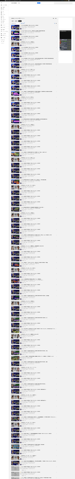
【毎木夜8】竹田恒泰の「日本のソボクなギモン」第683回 (31, 113)
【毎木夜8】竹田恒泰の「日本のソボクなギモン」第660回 (31, 273)
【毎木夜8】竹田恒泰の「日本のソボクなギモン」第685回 (31, 102)
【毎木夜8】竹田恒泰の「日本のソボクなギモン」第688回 (31, 80)
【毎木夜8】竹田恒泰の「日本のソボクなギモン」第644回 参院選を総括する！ (34, 389)
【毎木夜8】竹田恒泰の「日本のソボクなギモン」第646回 (31, 378)
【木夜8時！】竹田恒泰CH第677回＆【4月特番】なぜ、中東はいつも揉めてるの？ (35, 152)
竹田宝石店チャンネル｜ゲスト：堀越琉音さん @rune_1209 (29, 334)
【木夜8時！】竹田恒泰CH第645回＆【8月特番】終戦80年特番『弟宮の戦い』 (34, 383)
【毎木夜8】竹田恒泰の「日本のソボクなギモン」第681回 (31, 130)
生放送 (9, 0)
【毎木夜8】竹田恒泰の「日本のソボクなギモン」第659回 (31, 284)
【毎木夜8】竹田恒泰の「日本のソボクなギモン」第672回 (31, 190)
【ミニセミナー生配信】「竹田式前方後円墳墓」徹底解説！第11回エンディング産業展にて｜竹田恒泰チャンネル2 (37, 356)
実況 (15, 0)
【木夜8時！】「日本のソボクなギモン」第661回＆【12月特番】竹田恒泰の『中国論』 (35, 262)
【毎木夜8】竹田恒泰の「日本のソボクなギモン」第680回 (31, 135)
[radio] (54, 23)
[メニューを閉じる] (1, 3)
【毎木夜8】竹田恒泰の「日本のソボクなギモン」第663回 (31, 251)
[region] (4, 240)
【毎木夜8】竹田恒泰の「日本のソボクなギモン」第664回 (31, 240)
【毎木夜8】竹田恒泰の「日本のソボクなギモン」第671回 (31, 196)
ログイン (62, 0)
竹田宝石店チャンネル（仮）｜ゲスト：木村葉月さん (28, 455)
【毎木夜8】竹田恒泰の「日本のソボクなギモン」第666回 (31, 229)
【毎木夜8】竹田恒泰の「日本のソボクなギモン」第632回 (31, 472)
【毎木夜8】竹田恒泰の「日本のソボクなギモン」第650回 (31, 345)
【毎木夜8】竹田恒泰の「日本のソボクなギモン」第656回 (31, 306)
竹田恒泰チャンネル (24, 34)
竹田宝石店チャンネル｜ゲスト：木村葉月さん (27, 41)
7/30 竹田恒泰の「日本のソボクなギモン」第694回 (30, 36)
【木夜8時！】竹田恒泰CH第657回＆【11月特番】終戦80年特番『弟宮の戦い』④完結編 (36, 295)
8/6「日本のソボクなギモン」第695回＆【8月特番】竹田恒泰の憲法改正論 (34, 30)
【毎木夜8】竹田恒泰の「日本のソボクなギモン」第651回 (31, 339)
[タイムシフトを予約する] (18, 25)
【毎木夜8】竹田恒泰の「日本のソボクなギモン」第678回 (31, 146)
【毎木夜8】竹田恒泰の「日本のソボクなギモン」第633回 (31, 466)
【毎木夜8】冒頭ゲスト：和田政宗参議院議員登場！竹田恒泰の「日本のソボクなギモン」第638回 (37, 433)
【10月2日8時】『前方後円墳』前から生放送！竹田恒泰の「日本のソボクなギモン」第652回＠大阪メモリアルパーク (40, 328)
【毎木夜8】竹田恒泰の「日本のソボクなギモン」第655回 (31, 312)
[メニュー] (56, 25)
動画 (6, 0)
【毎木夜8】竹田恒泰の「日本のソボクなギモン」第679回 (31, 141)
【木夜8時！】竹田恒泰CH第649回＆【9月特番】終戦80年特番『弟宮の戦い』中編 (35, 350)
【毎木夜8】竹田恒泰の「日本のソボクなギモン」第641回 (31, 411)
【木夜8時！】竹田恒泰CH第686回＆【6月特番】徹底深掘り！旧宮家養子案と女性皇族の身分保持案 (37, 91)
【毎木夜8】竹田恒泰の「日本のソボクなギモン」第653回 (31, 323)
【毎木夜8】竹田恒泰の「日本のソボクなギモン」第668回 (31, 218)
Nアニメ (18, 0)
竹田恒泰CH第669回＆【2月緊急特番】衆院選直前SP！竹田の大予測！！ (33, 207)
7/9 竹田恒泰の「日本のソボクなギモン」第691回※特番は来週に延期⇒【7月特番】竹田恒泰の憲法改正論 (38, 58)
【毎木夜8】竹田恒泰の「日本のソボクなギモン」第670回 (31, 201)
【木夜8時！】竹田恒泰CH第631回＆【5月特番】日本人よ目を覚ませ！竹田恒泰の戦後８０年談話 (37, 477)
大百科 (14, 0)
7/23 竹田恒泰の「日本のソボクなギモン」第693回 (30, 47)
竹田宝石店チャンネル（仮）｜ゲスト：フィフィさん (28, 367)
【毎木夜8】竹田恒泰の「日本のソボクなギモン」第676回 (31, 163)
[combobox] (27, 3)
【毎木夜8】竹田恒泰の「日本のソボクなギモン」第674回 (31, 174)
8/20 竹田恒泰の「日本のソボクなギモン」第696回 (30, 25)
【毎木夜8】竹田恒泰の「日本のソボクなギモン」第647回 (31, 372)
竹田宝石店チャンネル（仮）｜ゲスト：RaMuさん (28, 185)
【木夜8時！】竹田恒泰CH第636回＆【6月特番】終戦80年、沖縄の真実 (33, 444)
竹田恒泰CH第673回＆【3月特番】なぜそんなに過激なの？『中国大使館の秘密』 (35, 179)
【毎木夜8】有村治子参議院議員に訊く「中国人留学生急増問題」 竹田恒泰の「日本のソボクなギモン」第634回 (39, 461)
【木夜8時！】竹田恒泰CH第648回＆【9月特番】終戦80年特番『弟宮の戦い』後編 (35, 361)
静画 (8, 0)
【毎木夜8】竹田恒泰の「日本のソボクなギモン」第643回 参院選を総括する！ (34, 400)
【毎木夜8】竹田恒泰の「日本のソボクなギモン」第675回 (31, 168)
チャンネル (12, 0)
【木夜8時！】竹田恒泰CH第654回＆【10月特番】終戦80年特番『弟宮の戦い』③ (35, 317)
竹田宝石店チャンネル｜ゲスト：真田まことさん (28, 69)
